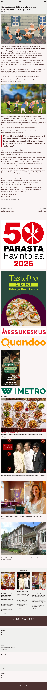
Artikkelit (3, 432)
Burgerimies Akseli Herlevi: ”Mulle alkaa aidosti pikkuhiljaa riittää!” (11, 210)
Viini (16, 514)
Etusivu (2, 632)
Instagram (3, 679)
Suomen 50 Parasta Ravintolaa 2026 (8, 647)
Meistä (2, 645)
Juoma (2, 638)
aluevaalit (6, 199)
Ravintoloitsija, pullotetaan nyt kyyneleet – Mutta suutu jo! (35, 210)
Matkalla (3, 641)
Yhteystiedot (4, 649)
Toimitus (3, 661)
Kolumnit (12, 432)
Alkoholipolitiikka (5, 656)
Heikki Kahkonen (4, 11)
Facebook (3, 675)
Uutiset (6, 473)
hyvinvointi (11, 199)
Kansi (8, 432)
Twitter (2, 677)
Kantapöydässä (4, 659)
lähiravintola (16, 199)
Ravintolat (16, 432)
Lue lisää (4, 437)
